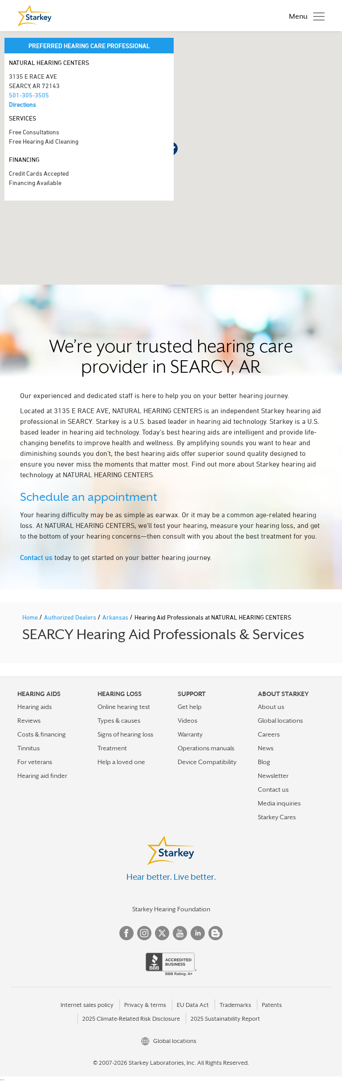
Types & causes (119, 720)
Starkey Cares (277, 817)
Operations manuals (206, 748)
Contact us (36, 557)
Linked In (198, 933)
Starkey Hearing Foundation (171, 909)
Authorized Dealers (71, 617)
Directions (22, 104)
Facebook (126, 933)
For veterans (34, 761)
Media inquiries (279, 803)
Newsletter (273, 775)
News (265, 748)
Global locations (280, 720)
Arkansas (116, 617)
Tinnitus (28, 748)
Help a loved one (121, 761)
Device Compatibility (207, 761)
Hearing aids (34, 706)
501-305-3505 (29, 95)
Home (30, 617)
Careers (269, 734)
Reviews (29, 720)
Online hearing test (124, 706)
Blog (264, 761)
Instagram (144, 933)
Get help (190, 706)
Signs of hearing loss (125, 734)
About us (271, 706)
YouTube (180, 933)
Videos (187, 720)
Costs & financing (41, 734)
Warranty (190, 734)
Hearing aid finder (42, 775)
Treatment (112, 748)
